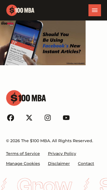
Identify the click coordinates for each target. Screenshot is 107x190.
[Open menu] (94, 10)
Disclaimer (59, 163)
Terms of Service (23, 153)
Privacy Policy (62, 153)
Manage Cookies (23, 163)
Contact (86, 163)
